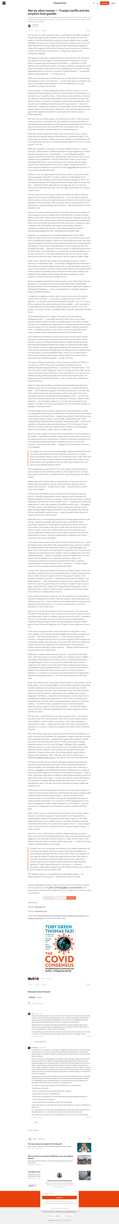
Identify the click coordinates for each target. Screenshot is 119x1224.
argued (63, 634)
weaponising (71, 167)
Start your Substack (55, 1216)
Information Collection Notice (59, 1203)
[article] (59, 1147)
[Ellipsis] (90, 1013)
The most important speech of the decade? (45, 1144)
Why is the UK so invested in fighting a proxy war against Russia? (50, 1157)
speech (79, 547)
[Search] (93, 3)
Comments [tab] (32, 997)
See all (31, 1185)
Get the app (68, 1216)
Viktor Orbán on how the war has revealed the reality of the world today (49, 1146)
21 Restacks (48, 978)
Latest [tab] (34, 1139)
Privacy (58, 1211)
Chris (33, 1013)
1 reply (35, 1122)
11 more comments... (34, 1130)
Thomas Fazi (35, 25)
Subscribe (104, 3)
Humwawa (35, 1047)
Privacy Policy (72, 1203)
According (39, 770)
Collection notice (71, 1211)
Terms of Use (68, 1201)
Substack (50, 1220)
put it (38, 447)
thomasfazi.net (40, 907)
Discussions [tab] (41, 1139)
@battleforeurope (40, 911)
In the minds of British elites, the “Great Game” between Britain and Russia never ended (50, 1161)
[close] (76, 1173)
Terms (63, 1211)
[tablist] (35, 997)
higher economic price (45, 757)
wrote (57, 844)
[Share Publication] (97, 3)
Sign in (113, 3)
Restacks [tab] (39, 997)
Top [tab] (30, 1139)
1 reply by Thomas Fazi (40, 1041)
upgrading (63, 887)
